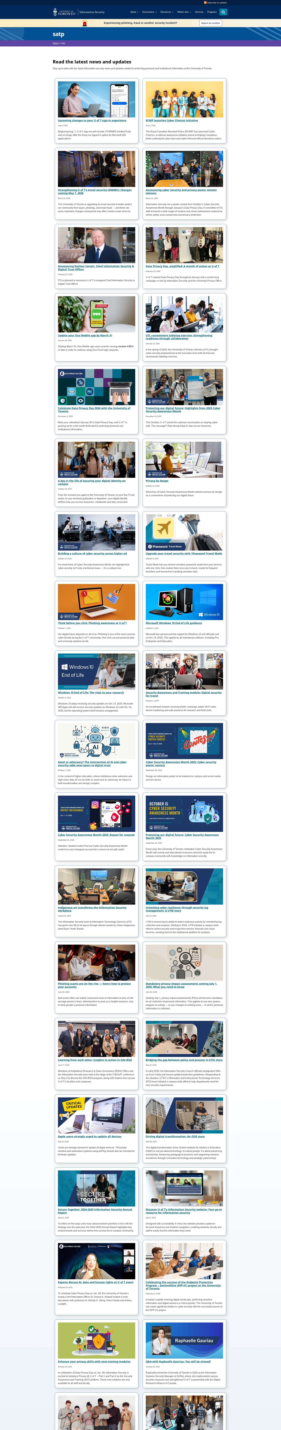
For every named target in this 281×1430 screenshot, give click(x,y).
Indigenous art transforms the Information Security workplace (92, 909)
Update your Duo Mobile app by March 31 (85, 335)
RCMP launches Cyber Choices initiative (172, 120)
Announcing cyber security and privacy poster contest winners (181, 191)
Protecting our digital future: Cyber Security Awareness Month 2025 (182, 836)
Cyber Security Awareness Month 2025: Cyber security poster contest (181, 763)
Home (56, 43)
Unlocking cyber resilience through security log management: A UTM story (177, 909)
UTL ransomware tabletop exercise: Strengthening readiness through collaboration (179, 337)
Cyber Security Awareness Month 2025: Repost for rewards (96, 835)
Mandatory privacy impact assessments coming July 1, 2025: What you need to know (181, 985)
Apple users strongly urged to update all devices (89, 1136)
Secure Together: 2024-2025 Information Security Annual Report (95, 1211)
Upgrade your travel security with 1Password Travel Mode (184, 553)
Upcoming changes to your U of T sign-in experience (92, 120)
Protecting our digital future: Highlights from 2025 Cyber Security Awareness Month (183, 409)
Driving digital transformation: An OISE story (175, 1136)
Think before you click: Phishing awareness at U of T (92, 623)
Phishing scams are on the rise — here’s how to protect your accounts (94, 985)
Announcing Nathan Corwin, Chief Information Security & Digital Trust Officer (96, 267)
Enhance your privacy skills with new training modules (94, 1361)
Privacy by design (157, 480)
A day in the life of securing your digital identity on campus (92, 482)
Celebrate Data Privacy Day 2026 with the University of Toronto (94, 409)
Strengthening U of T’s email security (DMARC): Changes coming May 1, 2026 (95, 191)
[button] (223, 12)
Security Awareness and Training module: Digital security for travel (184, 694)
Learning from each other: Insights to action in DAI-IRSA (95, 1060)
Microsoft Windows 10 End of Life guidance (174, 623)
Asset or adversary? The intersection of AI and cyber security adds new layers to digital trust (92, 763)
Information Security (92, 12)
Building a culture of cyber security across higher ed (92, 553)
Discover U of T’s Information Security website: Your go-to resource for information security (184, 1211)
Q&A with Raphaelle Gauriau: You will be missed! (178, 1361)
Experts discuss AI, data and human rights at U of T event (95, 1282)
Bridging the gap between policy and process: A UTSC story (184, 1060)
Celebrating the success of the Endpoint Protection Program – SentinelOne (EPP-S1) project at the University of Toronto (183, 1285)
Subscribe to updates (217, 2)
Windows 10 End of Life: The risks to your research (91, 692)
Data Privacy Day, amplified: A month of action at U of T (182, 266)
